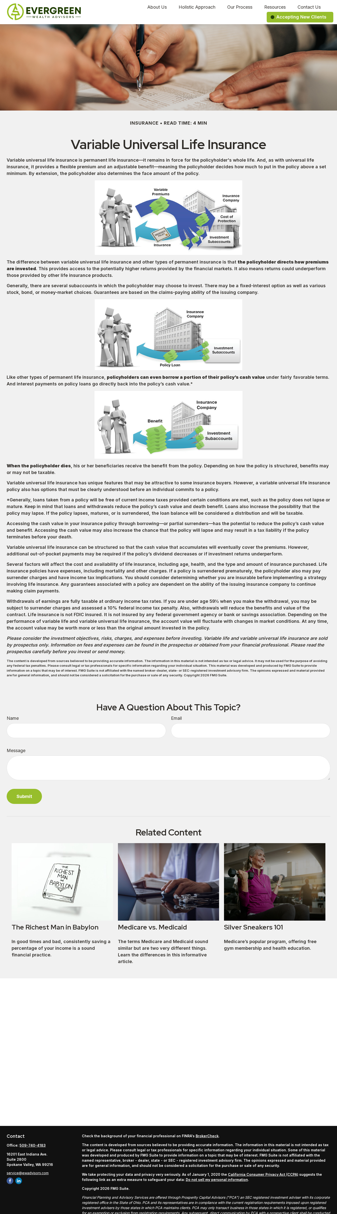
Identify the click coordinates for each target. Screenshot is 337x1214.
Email (176, 718)
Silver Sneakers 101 (253, 927)
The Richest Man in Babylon (55, 927)
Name (13, 718)
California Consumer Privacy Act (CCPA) (263, 1174)
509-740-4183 (32, 1145)
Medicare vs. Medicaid (152, 927)
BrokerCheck (207, 1136)
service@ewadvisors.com (28, 1173)
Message (16, 750)
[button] (157, 7)
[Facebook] (10, 1180)
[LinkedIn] (18, 1180)
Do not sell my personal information (217, 1179)
